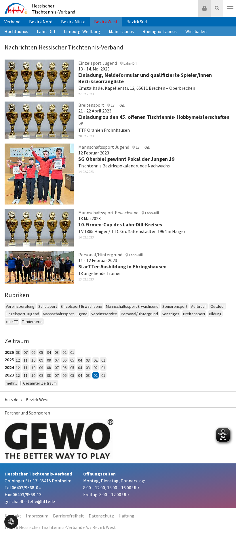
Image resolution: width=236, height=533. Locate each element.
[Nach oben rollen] (224, 517)
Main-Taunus (121, 31)
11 (26, 360)
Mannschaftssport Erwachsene (132, 306)
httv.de (11, 399)
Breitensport (194, 313)
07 (26, 352)
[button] (11, 521)
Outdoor (217, 306)
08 (18, 352)
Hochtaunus (16, 31)
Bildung (215, 313)
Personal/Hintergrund (139, 313)
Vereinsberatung (20, 306)
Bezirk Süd (136, 21)
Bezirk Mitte (73, 21)
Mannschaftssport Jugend (65, 313)
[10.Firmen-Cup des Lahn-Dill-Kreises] (39, 227)
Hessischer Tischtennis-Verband (53, 9)
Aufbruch (199, 306)
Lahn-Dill (46, 31)
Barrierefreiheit (68, 516)
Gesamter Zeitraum (40, 383)
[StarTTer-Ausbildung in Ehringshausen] (39, 267)
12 (18, 360)
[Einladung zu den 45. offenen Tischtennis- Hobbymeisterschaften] (39, 119)
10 (33, 360)
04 (49, 352)
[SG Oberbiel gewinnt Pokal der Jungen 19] (39, 173)
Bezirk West (106, 21)
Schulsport (47, 306)
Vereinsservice (104, 313)
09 (41, 360)
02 (64, 352)
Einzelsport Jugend (22, 313)
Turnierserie (32, 321)
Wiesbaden (196, 31)
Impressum (37, 516)
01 (72, 352)
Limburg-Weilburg (82, 31)
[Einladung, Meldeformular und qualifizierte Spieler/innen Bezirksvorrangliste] (39, 77)
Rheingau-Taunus (159, 31)
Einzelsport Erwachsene (81, 306)
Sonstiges (170, 313)
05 (41, 352)
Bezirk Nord (40, 21)
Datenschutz (101, 516)
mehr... (11, 383)
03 (57, 352)
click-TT (12, 321)
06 (33, 352)
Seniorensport (174, 306)
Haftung (126, 516)
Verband (12, 21)
